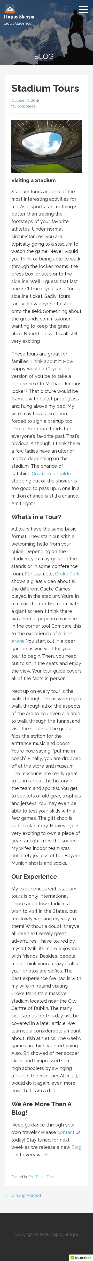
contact (65, 1132)
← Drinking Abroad (23, 1195)
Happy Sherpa (19, 17)
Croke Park (67, 573)
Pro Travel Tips (41, 1177)
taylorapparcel (24, 106)
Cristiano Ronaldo (51, 473)
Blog (77, 1147)
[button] (85, 9)
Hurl (19, 1075)
